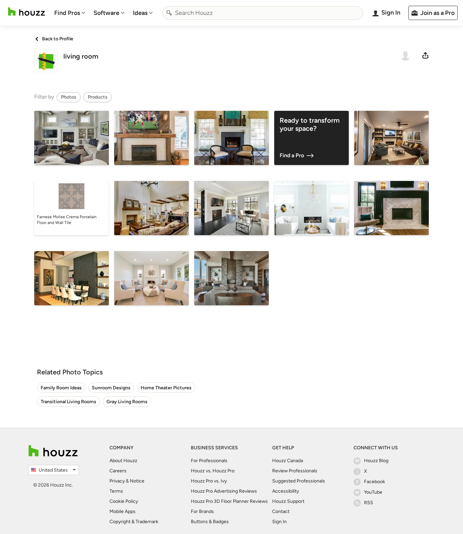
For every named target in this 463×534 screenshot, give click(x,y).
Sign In (279, 522)
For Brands (202, 511)
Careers (117, 471)
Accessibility (285, 491)
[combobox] (262, 13)
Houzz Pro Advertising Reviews (224, 491)
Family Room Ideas (61, 388)
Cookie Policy (123, 501)
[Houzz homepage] (26, 11)
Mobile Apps (122, 511)
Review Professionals (294, 471)
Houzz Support (288, 501)
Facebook (374, 482)
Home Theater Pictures (166, 388)
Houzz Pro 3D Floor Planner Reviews (229, 501)
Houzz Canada (287, 461)
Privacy (117, 481)
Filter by (44, 97)
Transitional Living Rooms (68, 402)
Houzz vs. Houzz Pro (213, 471)
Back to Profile (57, 39)
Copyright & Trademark (133, 522)
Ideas (140, 13)
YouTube (373, 492)
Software (106, 13)
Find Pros (67, 13)
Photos (68, 97)
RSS (368, 503)
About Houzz (123, 461)
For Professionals (209, 461)
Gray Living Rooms (126, 402)
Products (97, 97)
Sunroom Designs (111, 388)
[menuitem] (69, 12)
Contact (280, 511)
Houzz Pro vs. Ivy (209, 481)
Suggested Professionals (298, 481)
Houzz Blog (376, 461)
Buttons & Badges (210, 522)
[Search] (169, 13)
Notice (137, 481)
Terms (116, 491)
